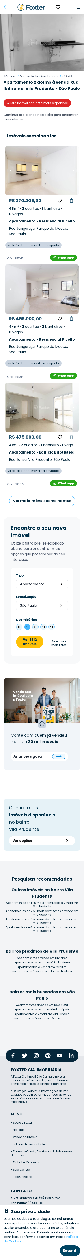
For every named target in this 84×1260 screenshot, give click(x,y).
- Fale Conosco (21, 1177)
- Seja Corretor (21, 1169)
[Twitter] (24, 1055)
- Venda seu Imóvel (24, 1137)
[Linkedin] (71, 1055)
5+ (52, 627)
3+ (35, 627)
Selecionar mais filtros (59, 643)
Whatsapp (66, 257)
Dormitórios (26, 619)
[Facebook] (13, 1055)
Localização (26, 596)
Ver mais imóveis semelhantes (42, 500)
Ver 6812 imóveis (30, 641)
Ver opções (22, 840)
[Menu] (78, 7)
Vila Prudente (29, 76)
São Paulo (10, 76)
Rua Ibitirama (50, 76)
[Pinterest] (48, 1055)
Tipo (20, 575)
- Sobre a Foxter (21, 1122)
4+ (43, 627)
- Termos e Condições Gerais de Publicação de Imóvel (41, 1153)
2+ (27, 627)
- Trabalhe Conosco (25, 1162)
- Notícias (17, 1130)
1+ (19, 627)
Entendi (70, 1250)
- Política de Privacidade (28, 1144)
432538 (67, 76)
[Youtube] (59, 1055)
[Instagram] (36, 1055)
